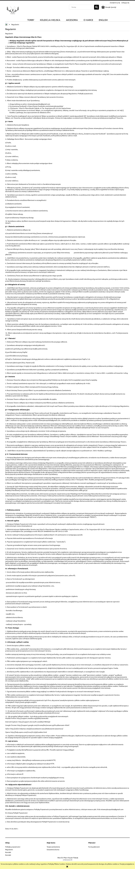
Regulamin (9, 850)
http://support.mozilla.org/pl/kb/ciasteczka (32, 718)
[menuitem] (30, 20)
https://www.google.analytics (26, 702)
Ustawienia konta (53, 850)
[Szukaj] (96, 7)
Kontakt (8, 852)
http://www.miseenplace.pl (66, 52)
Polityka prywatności (12, 847)
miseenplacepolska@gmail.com (112, 809)
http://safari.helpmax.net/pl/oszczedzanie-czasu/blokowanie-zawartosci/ (36, 729)
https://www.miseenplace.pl (94, 128)
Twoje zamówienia (53, 847)
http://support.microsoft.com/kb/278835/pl (34, 722)
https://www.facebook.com (38, 106)
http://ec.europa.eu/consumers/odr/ (49, 499)
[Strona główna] (12, 9)
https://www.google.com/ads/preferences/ (44, 713)
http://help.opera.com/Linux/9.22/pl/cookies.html (29, 732)
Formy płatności (94, 847)
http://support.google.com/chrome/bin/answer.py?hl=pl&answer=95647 (43, 725)
